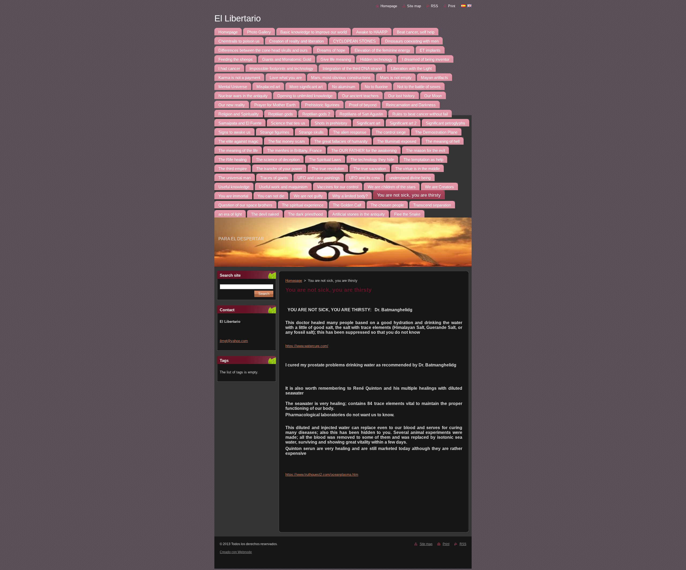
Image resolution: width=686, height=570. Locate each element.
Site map (414, 6)
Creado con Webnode (236, 552)
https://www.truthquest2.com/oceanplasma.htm (321, 474)
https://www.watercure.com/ (306, 346)
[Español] (463, 5)
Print (451, 6)
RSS (434, 6)
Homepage (389, 6)
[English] (469, 5)
